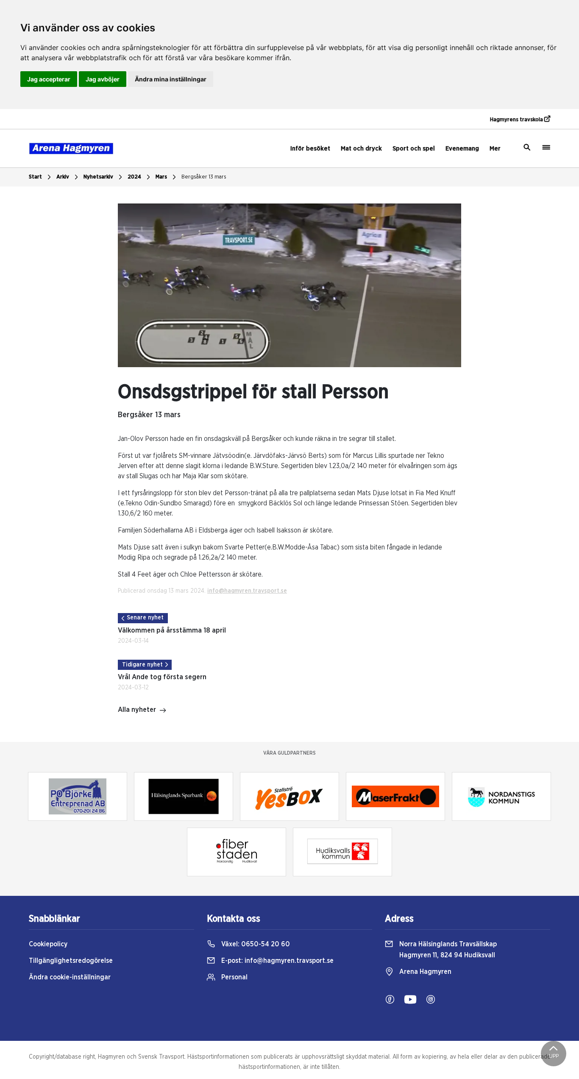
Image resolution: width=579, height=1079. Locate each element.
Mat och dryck (361, 148)
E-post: (277, 960)
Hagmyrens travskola (517, 120)
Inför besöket (310, 148)
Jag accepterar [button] (48, 79)
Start (35, 177)
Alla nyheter (137, 709)
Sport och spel (413, 148)
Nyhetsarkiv (98, 177)
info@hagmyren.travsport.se (247, 591)
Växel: (255, 944)
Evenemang (462, 148)
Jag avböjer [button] (103, 79)
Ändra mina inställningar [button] (170, 79)
